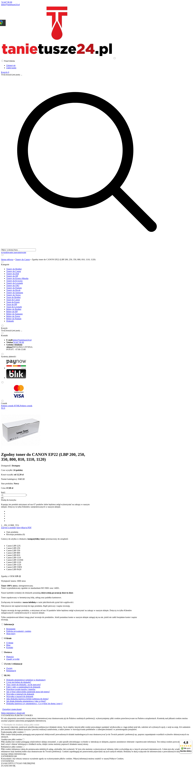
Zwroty (9, 668)
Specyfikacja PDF (24, 527)
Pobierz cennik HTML (10, 406)
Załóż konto (11, 68)
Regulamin (10, 629)
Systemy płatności (8, 356)
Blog (8, 645)
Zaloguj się (10, 65)
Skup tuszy (10, 633)
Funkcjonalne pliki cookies (12, 732)
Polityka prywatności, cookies (18, 631)
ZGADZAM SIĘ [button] (8, 766)
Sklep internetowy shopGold (13, 713)
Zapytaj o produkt (8, 527)
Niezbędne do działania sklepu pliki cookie (21, 725)
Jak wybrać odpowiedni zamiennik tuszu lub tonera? (28, 692)
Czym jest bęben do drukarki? (18, 682)
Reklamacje (11, 671)
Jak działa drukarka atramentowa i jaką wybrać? (26, 701)
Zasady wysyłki (12, 659)
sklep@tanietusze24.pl (10, 4)
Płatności (10, 657)
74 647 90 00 (6, 2)
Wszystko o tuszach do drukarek (19, 696)
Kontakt (4, 335)
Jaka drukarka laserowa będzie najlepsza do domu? (27, 699)
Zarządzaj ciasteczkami (12, 709)
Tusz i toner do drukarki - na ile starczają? (23, 684)
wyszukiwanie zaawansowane (13, 252)
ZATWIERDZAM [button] (9, 756)
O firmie (9, 643)
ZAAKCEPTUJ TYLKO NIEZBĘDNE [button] (18, 763)
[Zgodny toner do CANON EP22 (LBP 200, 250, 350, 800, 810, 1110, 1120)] (20, 448)
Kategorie (5, 264)
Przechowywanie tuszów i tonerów (20, 689)
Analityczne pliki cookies (11, 739)
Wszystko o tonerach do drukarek (20, 694)
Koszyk (4, 328)
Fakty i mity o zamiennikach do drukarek (23, 687)
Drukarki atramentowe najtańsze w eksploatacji (25, 680)
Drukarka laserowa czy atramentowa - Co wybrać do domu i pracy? (34, 703)
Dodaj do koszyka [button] (8, 500)
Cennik (4, 403)
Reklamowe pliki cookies (11, 747)
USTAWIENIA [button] (7, 761)
